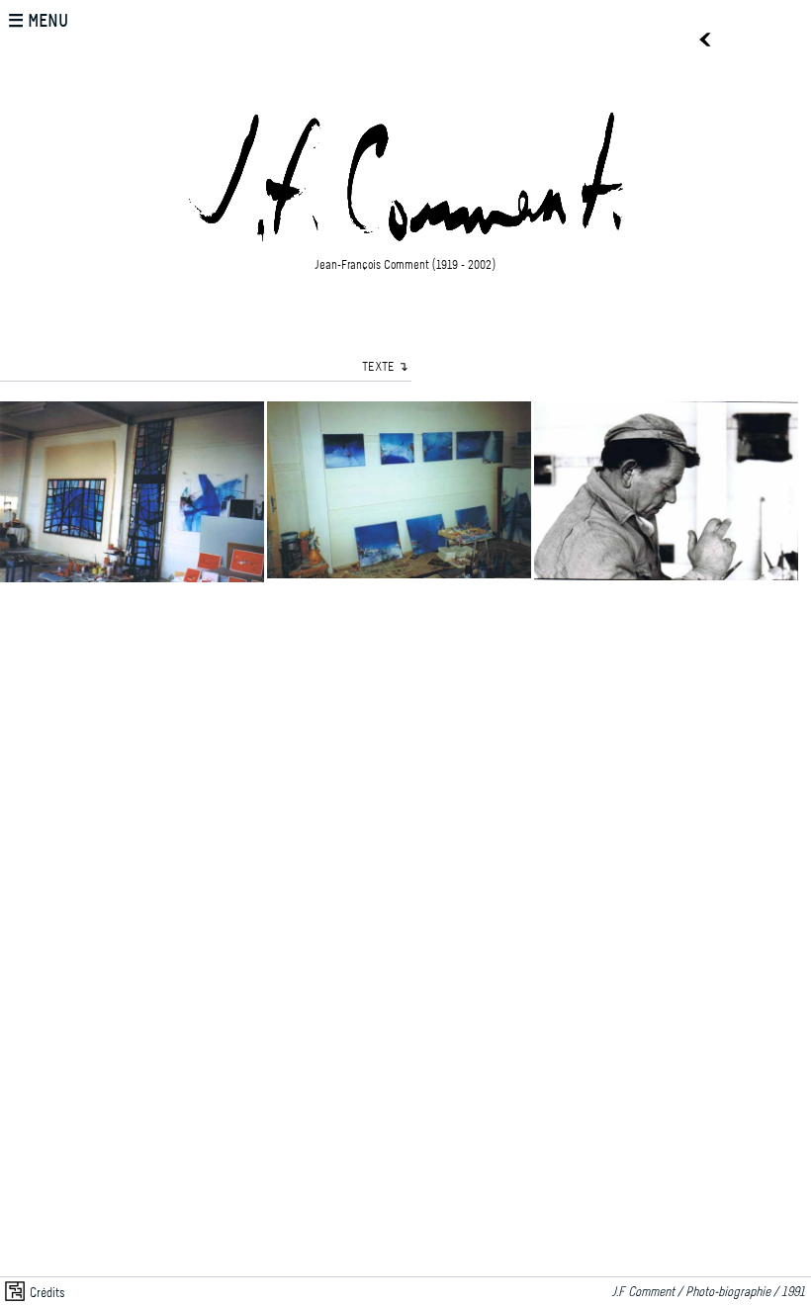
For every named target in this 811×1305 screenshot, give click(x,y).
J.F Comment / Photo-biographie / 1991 (711, 1292)
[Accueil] (405, 247)
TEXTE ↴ (385, 367)
